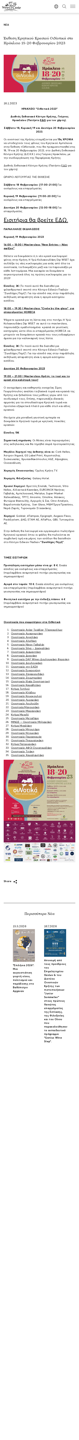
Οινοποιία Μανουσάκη (25, 707)
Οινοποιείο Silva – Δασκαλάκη (30, 648)
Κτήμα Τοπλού (20, 689)
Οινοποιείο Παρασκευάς (26, 737)
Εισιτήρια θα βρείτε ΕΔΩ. (36, 220)
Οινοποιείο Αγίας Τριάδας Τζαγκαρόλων (36, 630)
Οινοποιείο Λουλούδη (25, 703)
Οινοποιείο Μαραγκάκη (26, 711)
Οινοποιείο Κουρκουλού (26, 696)
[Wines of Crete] (11, 6)
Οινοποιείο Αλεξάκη (24, 641)
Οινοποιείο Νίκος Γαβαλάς (27, 644)
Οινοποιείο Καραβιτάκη (26, 685)
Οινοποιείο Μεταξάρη (25, 718)
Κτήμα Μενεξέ (20, 714)
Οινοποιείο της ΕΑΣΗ (24, 667)
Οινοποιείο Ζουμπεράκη (26, 678)
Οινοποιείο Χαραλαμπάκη (27, 755)
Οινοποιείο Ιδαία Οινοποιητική (30, 681)
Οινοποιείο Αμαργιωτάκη (27, 633)
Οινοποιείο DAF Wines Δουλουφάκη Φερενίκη (40, 659)
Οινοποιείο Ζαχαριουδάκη (27, 674)
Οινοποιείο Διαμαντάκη (26, 652)
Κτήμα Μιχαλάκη (21, 726)
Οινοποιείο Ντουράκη (25, 733)
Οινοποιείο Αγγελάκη (24, 637)
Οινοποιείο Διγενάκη (24, 655)
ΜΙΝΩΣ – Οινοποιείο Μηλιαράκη (31, 722)
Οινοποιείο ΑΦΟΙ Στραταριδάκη (31, 748)
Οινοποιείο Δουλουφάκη (26, 663)
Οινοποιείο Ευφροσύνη (25, 670)
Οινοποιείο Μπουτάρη (25, 729)
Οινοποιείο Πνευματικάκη (27, 740)
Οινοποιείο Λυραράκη (25, 700)
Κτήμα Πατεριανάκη (23, 744)
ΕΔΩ (43, 120)
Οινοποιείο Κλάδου (23, 692)
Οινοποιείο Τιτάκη (22, 751)
